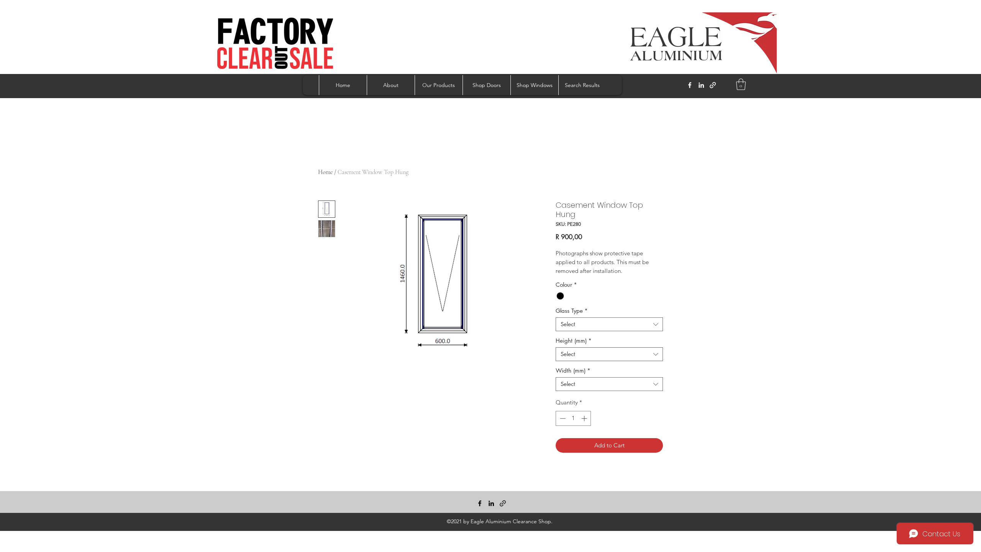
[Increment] (585, 418)
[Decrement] (562, 418)
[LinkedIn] (701, 85)
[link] (741, 84)
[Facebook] (690, 85)
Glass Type (572, 310)
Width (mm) (573, 370)
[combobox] (609, 324)
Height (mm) (574, 340)
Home (325, 172)
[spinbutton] (573, 418)
